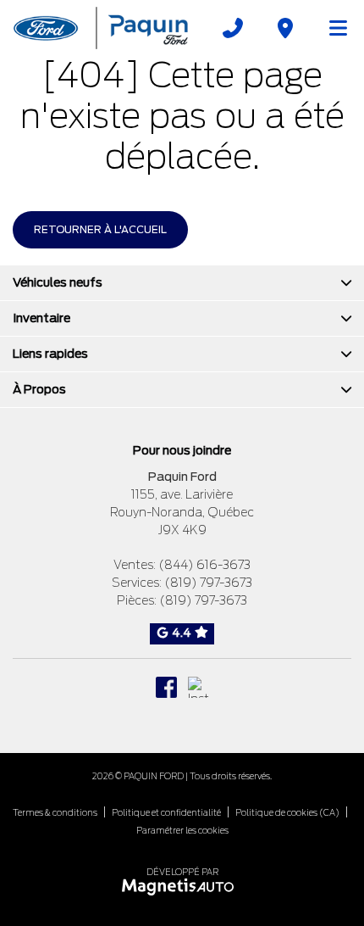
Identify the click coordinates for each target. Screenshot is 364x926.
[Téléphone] (233, 28)
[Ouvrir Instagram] (198, 687)
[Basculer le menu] (331, 28)
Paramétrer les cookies (182, 830)
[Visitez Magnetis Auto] (182, 885)
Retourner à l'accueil (100, 229)
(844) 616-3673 (204, 565)
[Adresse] (285, 28)
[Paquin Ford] (101, 27)
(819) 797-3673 (208, 582)
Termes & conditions (55, 812)
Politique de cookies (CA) (287, 812)
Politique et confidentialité (166, 812)
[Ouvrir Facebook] (166, 687)
